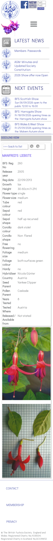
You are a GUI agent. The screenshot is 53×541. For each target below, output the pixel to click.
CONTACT (12, 488)
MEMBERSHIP (15, 505)
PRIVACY (11, 521)
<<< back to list (12, 146)
